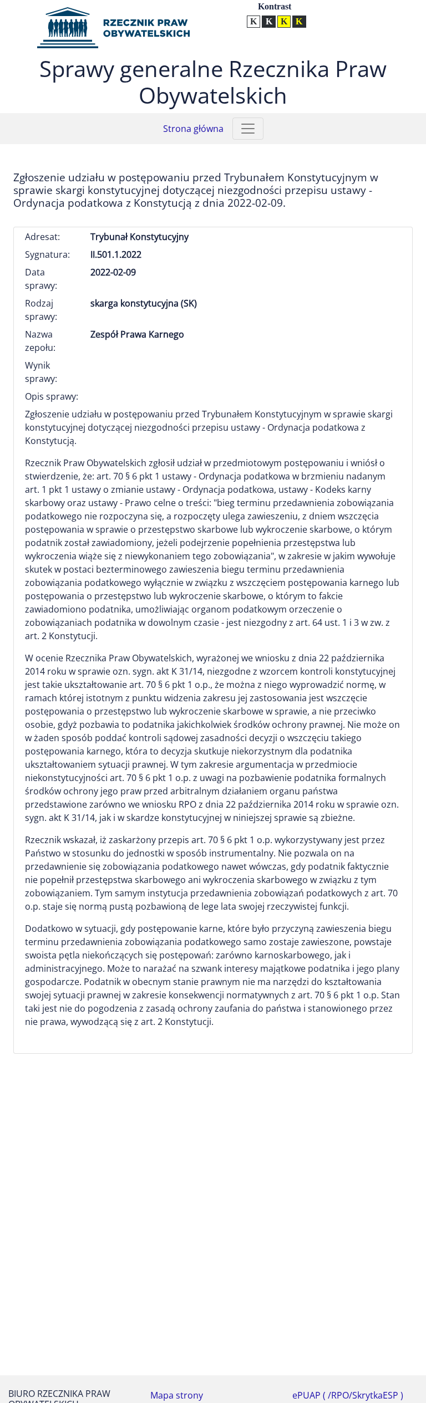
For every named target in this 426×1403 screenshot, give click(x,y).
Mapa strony (176, 1395)
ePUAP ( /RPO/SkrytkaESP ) (347, 1395)
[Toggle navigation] (247, 129)
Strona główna (193, 129)
